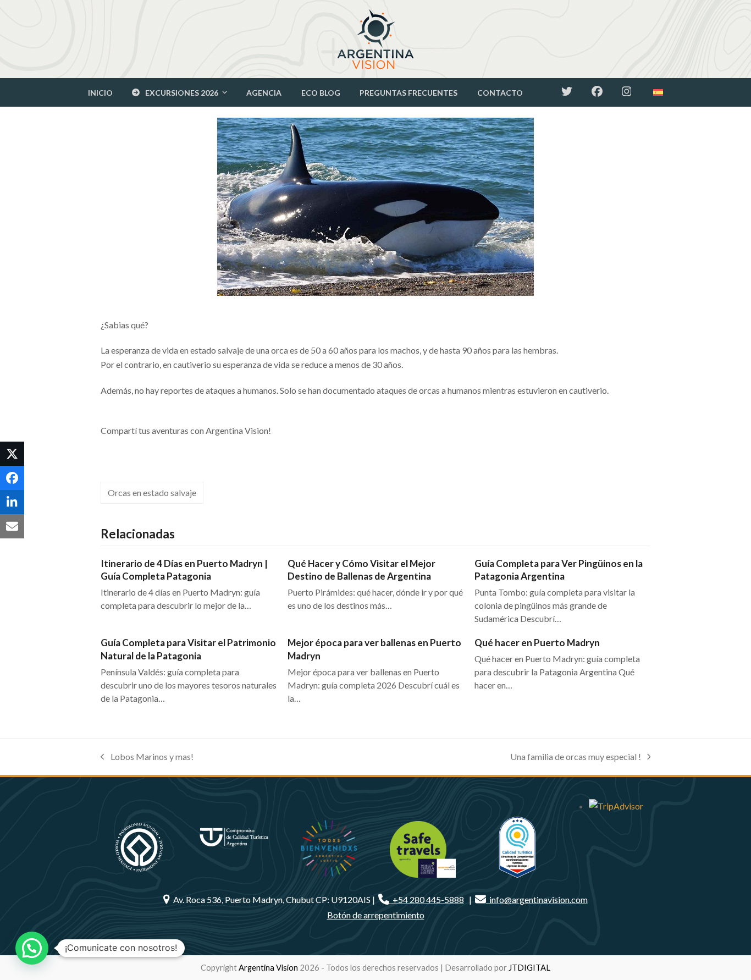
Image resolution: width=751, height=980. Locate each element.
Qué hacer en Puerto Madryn (537, 642)
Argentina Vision (268, 967)
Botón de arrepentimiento (375, 915)
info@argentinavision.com (537, 899)
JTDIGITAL (529, 967)
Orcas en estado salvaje (152, 492)
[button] (12, 454)
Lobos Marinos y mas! (147, 757)
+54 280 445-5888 (426, 899)
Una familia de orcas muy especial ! (575, 757)
